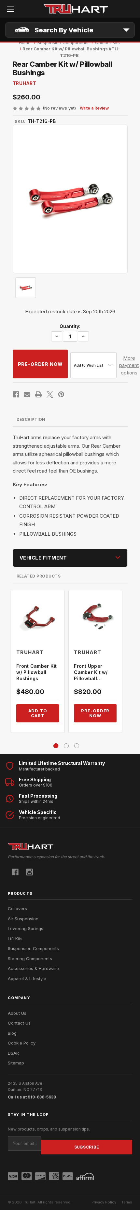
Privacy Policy (103, 1202)
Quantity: (70, 326)
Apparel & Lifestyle (27, 978)
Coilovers (17, 908)
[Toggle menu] (10, 9)
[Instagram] (29, 872)
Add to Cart (37, 713)
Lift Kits (15, 938)
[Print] (38, 394)
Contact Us (19, 1023)
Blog (12, 1033)
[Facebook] (16, 394)
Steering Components (30, 958)
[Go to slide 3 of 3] (76, 745)
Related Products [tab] (39, 576)
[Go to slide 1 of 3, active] (55, 745)
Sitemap (16, 1062)
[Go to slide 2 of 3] (66, 745)
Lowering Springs (25, 928)
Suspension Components (33, 948)
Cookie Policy (21, 1043)
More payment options (129, 365)
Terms (126, 1202)
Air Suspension (23, 918)
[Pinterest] (61, 394)
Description (31, 419)
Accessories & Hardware (33, 968)
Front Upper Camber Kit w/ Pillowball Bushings (90, 672)
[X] (50, 394)
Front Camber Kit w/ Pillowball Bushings (36, 672)
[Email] (27, 394)
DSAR (13, 1053)
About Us (17, 1013)
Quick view (37, 616)
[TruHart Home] (70, 846)
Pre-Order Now (95, 713)
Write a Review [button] (94, 108)
